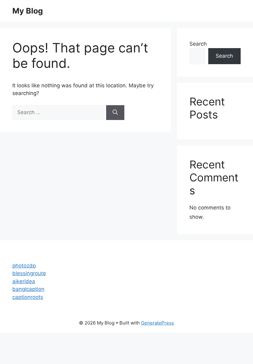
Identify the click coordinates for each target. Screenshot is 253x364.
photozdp (24, 266)
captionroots (27, 297)
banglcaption (28, 289)
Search (198, 44)
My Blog (27, 10)
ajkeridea (23, 281)
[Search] (115, 112)
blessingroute (29, 273)
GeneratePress (157, 323)
